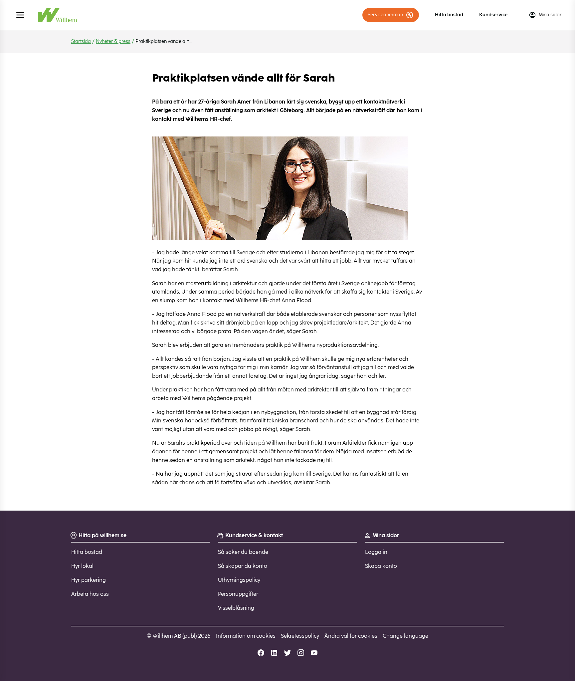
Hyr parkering (88, 580)
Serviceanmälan (385, 15)
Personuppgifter (238, 594)
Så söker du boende (243, 552)
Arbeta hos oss (90, 594)
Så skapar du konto (242, 566)
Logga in (376, 552)
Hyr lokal (82, 566)
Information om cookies (246, 636)
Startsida (81, 41)
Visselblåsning (236, 608)
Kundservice (493, 15)
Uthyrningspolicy (239, 580)
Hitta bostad (449, 15)
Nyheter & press (113, 41)
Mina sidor (550, 15)
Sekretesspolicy (300, 636)
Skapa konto (381, 566)
